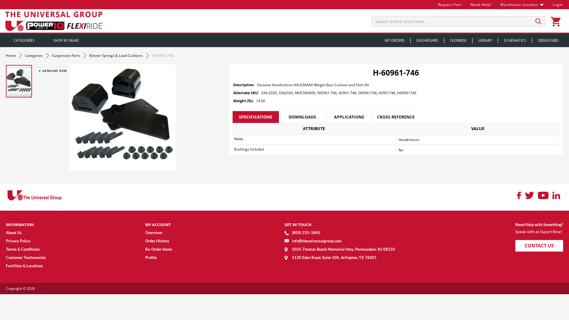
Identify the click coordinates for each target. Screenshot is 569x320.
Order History (157, 241)
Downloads (302, 117)
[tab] (255, 117)
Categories (34, 55)
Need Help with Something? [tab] (539, 225)
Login (558, 4)
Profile (151, 257)
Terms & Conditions (23, 249)
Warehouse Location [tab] (519, 4)
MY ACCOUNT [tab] (158, 225)
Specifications (255, 117)
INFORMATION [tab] (20, 225)
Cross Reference (396, 117)
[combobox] (458, 21)
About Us (14, 232)
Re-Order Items (158, 249)
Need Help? (480, 4)
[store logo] (55, 21)
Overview (153, 232)
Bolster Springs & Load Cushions (116, 55)
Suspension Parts (66, 55)
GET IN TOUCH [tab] (297, 225)
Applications (349, 117)
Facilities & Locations (24, 265)
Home (11, 55)
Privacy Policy (18, 241)
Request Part (450, 4)
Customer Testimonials (26, 257)
